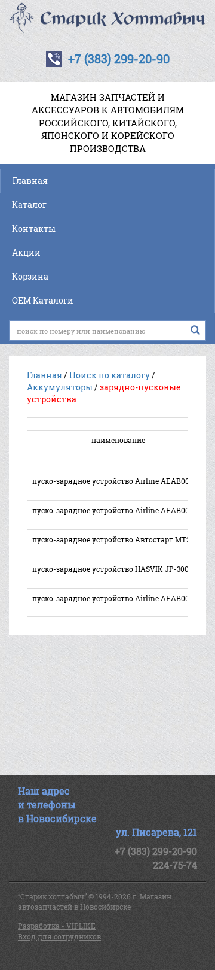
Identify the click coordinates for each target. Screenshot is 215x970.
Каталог (29, 204)
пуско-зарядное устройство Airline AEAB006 (113, 481)
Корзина (30, 276)
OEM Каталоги (42, 300)
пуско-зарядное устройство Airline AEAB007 (113, 510)
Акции (26, 252)
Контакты (34, 228)
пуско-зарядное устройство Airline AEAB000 (113, 598)
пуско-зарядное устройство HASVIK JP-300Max (118, 569)
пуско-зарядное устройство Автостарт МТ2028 (117, 539)
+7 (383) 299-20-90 (119, 58)
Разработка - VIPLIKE (57, 925)
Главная (30, 180)
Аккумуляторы (60, 387)
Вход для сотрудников (59, 936)
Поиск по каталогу (109, 375)
